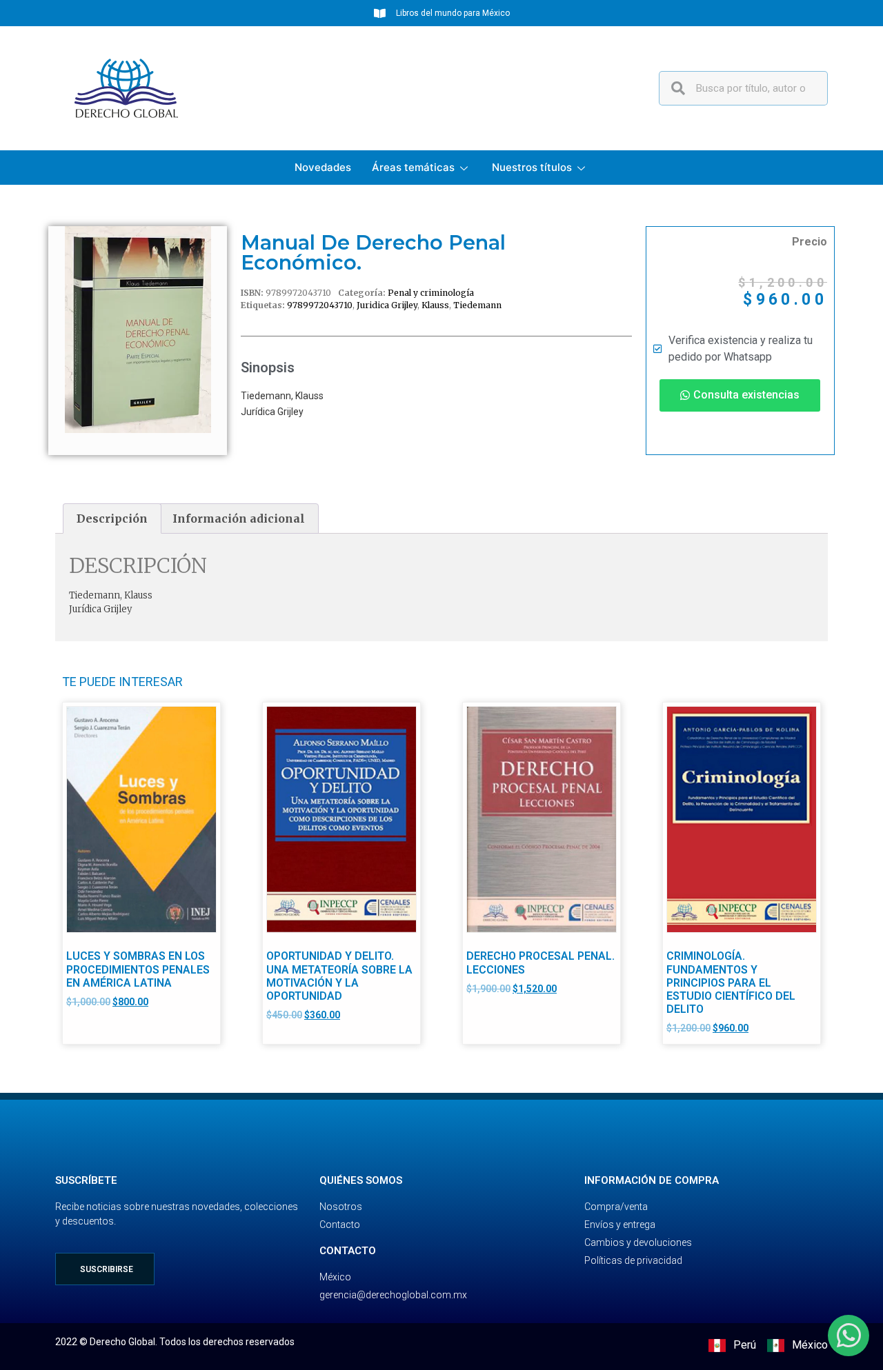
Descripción (112, 518)
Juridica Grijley (387, 305)
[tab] (112, 518)
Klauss (435, 305)
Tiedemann (477, 305)
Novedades (323, 167)
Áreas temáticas (413, 167)
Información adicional (238, 518)
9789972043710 (320, 305)
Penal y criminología (431, 293)
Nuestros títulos (532, 167)
